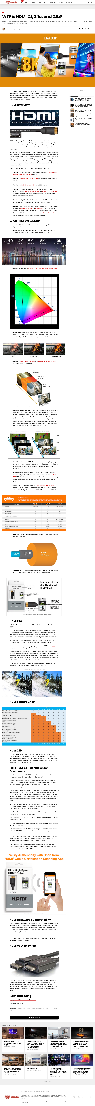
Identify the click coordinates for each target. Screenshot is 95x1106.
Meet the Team (31, 1091)
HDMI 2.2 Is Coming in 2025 (18, 1003)
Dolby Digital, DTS (26, 178)
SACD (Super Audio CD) (28, 185)
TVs (41, 1008)
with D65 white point (52, 268)
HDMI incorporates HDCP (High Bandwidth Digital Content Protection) (37, 152)
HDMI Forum (13, 149)
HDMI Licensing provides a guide (19, 846)
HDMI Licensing (41, 147)
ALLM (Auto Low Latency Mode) (47, 361)
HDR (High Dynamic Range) (50, 213)
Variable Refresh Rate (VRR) (27, 361)
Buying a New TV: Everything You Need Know (23, 1000)
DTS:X (30, 208)
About (22, 1091)
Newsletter (43, 1091)
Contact (25, 1091)
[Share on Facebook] (79, 29)
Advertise (37, 1091)
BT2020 (30, 268)
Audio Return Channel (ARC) (45, 485)
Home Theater (42, 2)
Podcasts (61, 2)
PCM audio (51, 172)
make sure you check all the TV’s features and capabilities (30, 938)
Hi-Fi (26, 2)
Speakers (32, 2)
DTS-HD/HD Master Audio (49, 191)
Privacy (47, 1091)
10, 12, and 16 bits (40, 268)
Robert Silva (10, 29)
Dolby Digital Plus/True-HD (31, 191)
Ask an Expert (70, 2)
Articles (28, 1008)
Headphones (52, 2)
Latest (23, 1008)
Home (19, 1008)
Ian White (6, 1074)
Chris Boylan (6, 1046)
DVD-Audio (34, 178)
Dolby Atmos (24, 208)
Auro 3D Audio (39, 208)
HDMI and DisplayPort (18, 980)
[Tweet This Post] (82, 29)
